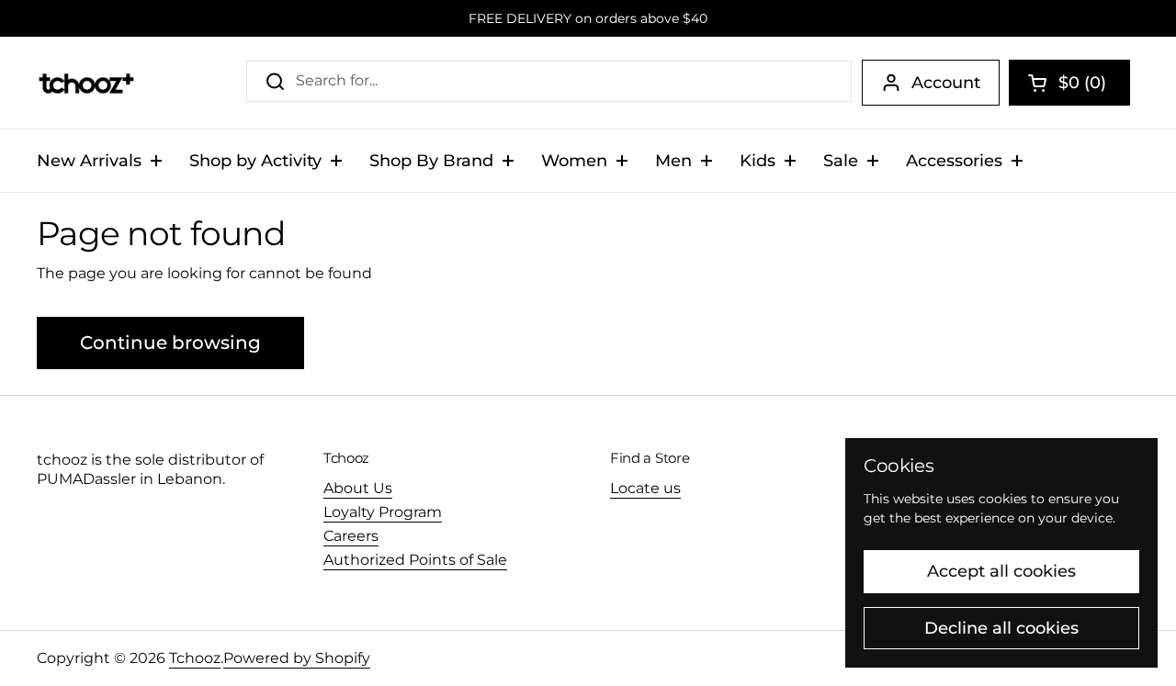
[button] (1069, 83)
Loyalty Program (382, 512)
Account (945, 83)
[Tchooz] (86, 82)
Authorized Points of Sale (415, 559)
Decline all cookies (1001, 628)
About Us (357, 488)
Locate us (645, 488)
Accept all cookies (1001, 571)
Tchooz (194, 658)
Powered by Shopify (296, 658)
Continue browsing (170, 343)
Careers (351, 536)
